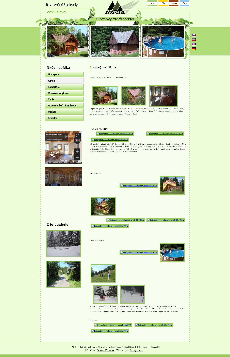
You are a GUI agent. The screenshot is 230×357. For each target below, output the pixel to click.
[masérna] (113, 325)
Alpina (51, 80)
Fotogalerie (53, 86)
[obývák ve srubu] (164, 95)
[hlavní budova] (172, 185)
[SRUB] (104, 95)
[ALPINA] (115, 133)
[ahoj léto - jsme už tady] (139, 252)
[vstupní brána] (103, 206)
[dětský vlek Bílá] (132, 294)
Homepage (53, 74)
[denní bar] (166, 220)
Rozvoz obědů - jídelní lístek (62, 105)
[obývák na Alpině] (110, 139)
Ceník (51, 99)
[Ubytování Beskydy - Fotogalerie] (63, 243)
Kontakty (52, 118)
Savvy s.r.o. (136, 350)
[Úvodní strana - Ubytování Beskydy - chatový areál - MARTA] (116, 12)
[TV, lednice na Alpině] (165, 133)
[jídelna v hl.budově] (126, 220)
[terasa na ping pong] (139, 185)
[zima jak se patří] (105, 294)
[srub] (133, 95)
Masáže (52, 111)
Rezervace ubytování (58, 93)
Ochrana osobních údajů (148, 346)
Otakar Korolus (105, 350)
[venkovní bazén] (172, 252)
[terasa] (110, 226)
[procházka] (103, 273)
